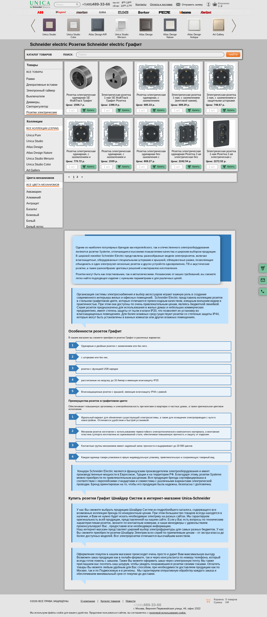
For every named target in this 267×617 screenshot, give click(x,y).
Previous (33, 25)
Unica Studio (49, 34)
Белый (30, 220)
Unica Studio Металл (121, 36)
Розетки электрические (41, 112)
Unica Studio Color (73, 36)
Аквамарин (33, 191)
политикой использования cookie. (167, 612)
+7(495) (96, 4)
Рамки (30, 78)
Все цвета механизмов (42, 184)
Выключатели (35, 96)
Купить (90, 110)
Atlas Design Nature (170, 36)
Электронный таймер (40, 90)
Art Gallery (218, 34)
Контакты (140, 4)
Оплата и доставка (161, 4)
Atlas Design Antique (194, 36)
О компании (88, 601)
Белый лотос (35, 226)
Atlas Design (146, 34)
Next (234, 25)
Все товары (34, 71)
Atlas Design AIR (98, 34)
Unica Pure (33, 135)
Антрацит (32, 203)
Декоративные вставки (41, 84)
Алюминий (33, 197)
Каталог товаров (110, 601)
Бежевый (32, 215)
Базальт (31, 209)
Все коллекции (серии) (42, 128)
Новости (130, 601)
